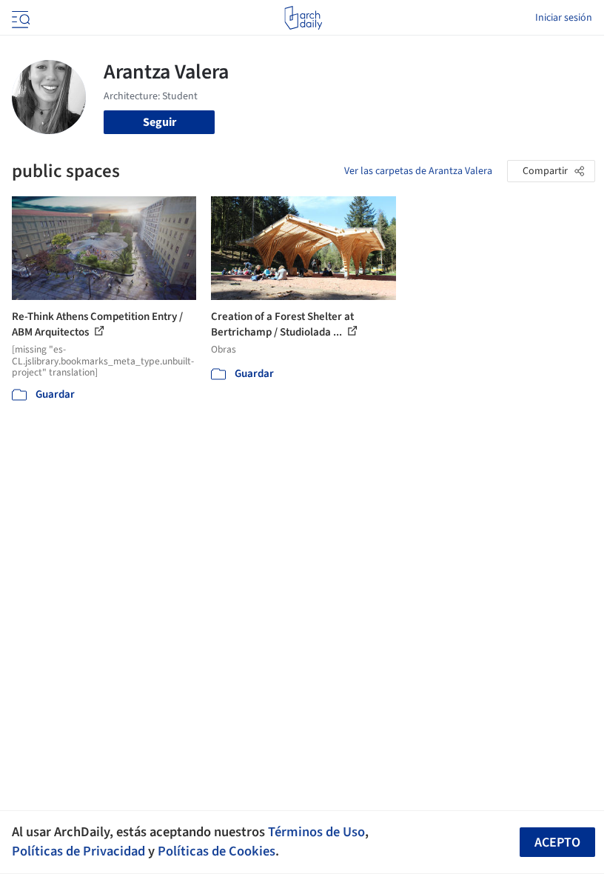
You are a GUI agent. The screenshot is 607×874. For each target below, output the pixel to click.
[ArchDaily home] (303, 18)
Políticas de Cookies (216, 851)
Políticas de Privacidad (78, 851)
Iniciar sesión (563, 18)
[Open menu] (19, 17)
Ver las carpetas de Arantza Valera (418, 171)
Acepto (557, 842)
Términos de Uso (316, 831)
